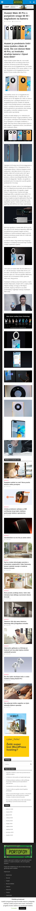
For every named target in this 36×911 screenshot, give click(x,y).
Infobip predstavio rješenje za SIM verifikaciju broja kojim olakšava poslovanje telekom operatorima (15, 511)
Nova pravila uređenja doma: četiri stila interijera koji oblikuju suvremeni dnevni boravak (17, 595)
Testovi (8, 892)
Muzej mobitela (10, 883)
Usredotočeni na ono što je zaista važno (17, 537)
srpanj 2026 (9, 812)
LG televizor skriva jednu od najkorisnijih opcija (18, 777)
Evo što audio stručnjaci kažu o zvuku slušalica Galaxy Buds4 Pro (16, 677)
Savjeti (8, 881)
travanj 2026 (9, 820)
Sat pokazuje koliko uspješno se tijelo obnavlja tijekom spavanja (16, 704)
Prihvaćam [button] (22, 908)
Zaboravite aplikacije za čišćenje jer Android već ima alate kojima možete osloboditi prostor (16, 650)
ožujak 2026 (9, 823)
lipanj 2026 (9, 815)
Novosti (6, 480)
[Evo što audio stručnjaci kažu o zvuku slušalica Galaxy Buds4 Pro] (18, 664)
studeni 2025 (9, 835)
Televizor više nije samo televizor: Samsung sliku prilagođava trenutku (16, 622)
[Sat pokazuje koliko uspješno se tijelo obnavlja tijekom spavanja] (18, 691)
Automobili (9, 895)
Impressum (7, 871)
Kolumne (8, 889)
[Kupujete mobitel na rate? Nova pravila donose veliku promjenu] (18, 470)
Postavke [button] (14, 908)
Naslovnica (9, 875)
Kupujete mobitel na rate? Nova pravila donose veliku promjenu (17, 483)
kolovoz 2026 (9, 809)
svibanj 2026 (9, 817)
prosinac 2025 (9, 832)
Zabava (8, 886)
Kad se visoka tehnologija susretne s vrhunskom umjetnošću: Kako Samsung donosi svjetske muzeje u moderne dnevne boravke (17, 565)
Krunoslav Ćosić (17, 21)
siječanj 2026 (9, 829)
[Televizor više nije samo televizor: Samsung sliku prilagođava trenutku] (18, 609)
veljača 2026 (9, 826)
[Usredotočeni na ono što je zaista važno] (18, 525)
